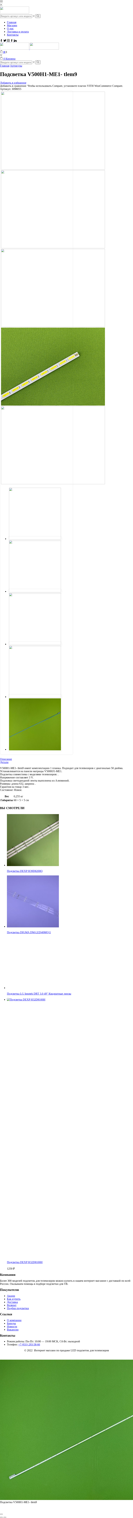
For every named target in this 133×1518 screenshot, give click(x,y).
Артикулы (16, 65)
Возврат (11, 1305)
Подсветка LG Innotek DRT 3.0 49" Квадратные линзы (39, 993)
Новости (12, 1326)
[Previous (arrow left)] (1, 1517)
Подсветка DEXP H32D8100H (25, 1262)
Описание (6, 759)
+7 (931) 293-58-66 (29, 1344)
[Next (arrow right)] (4, 1517)
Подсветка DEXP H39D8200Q (25, 871)
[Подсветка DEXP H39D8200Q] (33, 865)
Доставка (12, 1302)
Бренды (11, 1323)
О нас (10, 28)
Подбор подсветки (18, 1308)
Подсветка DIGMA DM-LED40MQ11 (29, 932)
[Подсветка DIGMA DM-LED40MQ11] (33, 926)
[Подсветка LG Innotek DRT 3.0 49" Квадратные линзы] (33, 987)
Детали (4, 762)
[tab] (66, 759)
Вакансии (13, 1329)
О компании (14, 1320)
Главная (11, 22)
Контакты (13, 34)
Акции (11, 1295)
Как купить (13, 1298)
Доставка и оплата (18, 31)
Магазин (12, 25)
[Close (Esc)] (1, 1514)
